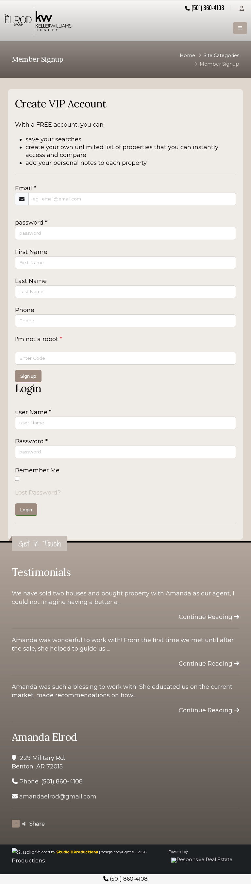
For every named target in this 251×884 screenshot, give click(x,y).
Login (26, 509)
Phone (24, 310)
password (31, 222)
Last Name (31, 281)
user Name (33, 412)
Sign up (28, 376)
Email (25, 188)
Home (187, 55)
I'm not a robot (38, 339)
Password (31, 441)
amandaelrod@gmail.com (57, 796)
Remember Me (37, 470)
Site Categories (221, 55)
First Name (31, 252)
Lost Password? (38, 492)
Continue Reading (206, 617)
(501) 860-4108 (128, 879)
